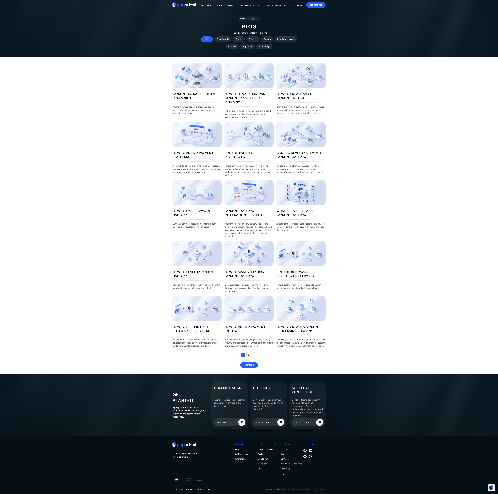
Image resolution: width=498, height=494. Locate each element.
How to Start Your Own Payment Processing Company (244, 98)
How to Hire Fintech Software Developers (191, 329)
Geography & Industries (250, 5)
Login (299, 5)
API (291, 5)
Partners (232, 46)
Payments (247, 46)
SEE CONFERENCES (304, 422)
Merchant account (286, 39)
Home (242, 18)
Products (205, 5)
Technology (264, 46)
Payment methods (274, 5)
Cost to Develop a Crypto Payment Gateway (298, 155)
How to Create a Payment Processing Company (298, 329)
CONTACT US (262, 422)
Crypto (239, 39)
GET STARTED (316, 5)
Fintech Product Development (239, 155)
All (207, 39)
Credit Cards (223, 39)
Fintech (267, 39)
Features (253, 39)
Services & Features (224, 5)
